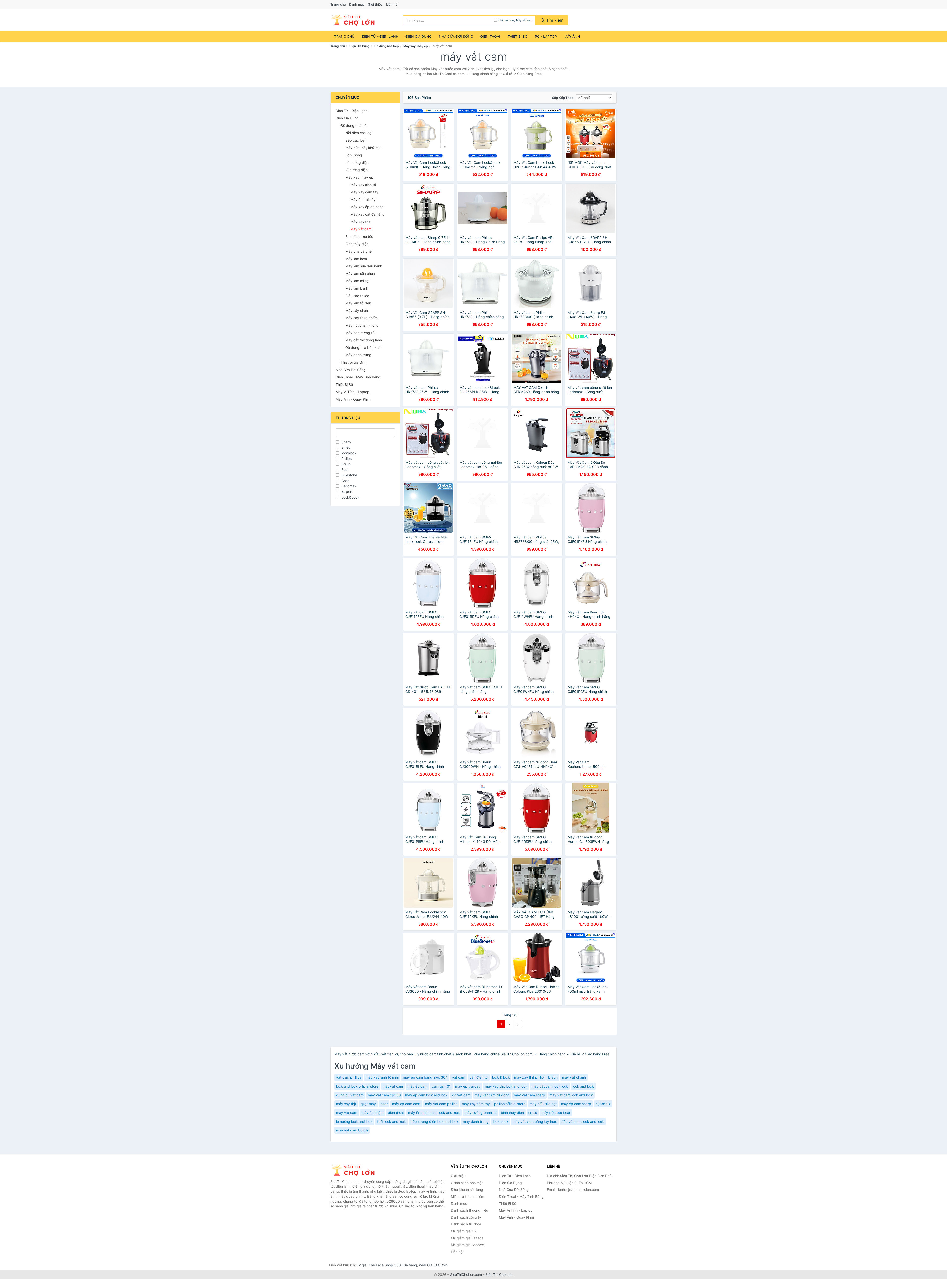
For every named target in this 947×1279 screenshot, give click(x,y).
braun (553, 1077)
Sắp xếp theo (563, 98)
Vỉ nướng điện (357, 170)
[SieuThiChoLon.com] (352, 20)
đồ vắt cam (461, 1095)
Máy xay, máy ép (415, 46)
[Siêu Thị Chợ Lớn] (355, 1170)
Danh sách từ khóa (466, 1224)
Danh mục (356, 4)
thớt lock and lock (391, 1121)
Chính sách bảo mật (467, 1183)
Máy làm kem (356, 259)
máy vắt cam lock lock (550, 1086)
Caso (345, 481)
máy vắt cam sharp (529, 1095)
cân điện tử (479, 1077)
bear (384, 1104)
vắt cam (458, 1077)
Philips (346, 458)
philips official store (509, 1104)
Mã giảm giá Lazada (467, 1238)
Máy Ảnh (572, 36)
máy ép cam (417, 1086)
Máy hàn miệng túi (360, 333)
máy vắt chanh (574, 1077)
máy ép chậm (372, 1113)
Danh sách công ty (466, 1217)
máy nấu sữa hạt (543, 1104)
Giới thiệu (375, 4)
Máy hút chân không (362, 325)
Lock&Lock (350, 497)
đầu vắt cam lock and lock (582, 1121)
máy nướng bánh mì (480, 1113)
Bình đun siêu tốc (359, 236)
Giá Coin (441, 1265)
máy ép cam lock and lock (426, 1095)
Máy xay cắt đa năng (367, 214)
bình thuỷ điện (512, 1113)
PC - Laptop (546, 36)
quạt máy (368, 1104)
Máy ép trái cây (363, 199)
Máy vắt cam (360, 229)
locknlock (349, 453)
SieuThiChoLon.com (466, 1274)
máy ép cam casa (406, 1104)
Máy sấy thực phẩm (362, 318)
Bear (345, 469)
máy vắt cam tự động (492, 1095)
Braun (346, 464)
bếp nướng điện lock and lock (434, 1121)
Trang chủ (338, 4)
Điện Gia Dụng (419, 36)
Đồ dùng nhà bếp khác (364, 347)
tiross (532, 1113)
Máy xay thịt (360, 222)
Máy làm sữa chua (360, 273)
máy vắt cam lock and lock (571, 1095)
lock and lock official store (357, 1086)
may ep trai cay (467, 1086)
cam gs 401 (441, 1086)
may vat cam (346, 1113)
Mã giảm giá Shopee (467, 1245)
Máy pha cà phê (359, 251)
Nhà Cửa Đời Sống (456, 36)
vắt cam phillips (348, 1077)
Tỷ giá (362, 1265)
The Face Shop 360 (385, 1265)
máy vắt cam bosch (352, 1130)
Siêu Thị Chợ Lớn (498, 1274)
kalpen (346, 491)
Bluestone (349, 475)
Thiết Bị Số (518, 36)
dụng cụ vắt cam (350, 1095)
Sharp (346, 442)
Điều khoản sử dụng (467, 1189)
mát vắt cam (393, 1086)
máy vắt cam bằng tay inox (535, 1121)
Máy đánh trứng (358, 355)
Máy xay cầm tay (364, 192)
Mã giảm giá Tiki (464, 1231)
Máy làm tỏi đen (358, 303)
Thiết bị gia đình (353, 362)
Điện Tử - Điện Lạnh (380, 36)
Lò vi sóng (354, 155)
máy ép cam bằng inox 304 (425, 1077)
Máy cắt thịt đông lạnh (364, 340)
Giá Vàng (410, 1265)
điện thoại (396, 1113)
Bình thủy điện (357, 244)
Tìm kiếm (554, 20)
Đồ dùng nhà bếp (386, 46)
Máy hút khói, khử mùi (363, 148)
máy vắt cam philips (441, 1104)
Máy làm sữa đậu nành (364, 266)
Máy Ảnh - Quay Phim (353, 399)
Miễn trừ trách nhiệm (467, 1196)
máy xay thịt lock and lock (506, 1086)
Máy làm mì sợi (357, 281)
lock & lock (501, 1077)
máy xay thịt (346, 1104)
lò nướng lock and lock (354, 1121)
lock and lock (583, 1086)
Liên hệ (392, 4)
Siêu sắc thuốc (357, 296)
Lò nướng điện (357, 162)
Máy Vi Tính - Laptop (352, 392)
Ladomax (348, 486)
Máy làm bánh (357, 288)
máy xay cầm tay (476, 1104)
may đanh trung (476, 1121)
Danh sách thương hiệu (469, 1210)
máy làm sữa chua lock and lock (434, 1113)
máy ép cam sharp (576, 1104)
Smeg (346, 447)
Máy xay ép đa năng (367, 207)
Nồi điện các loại (359, 133)
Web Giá (425, 1265)
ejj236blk (603, 1104)
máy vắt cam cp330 (384, 1095)
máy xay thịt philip (529, 1077)
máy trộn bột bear (555, 1113)
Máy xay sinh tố (363, 185)
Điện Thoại (490, 36)
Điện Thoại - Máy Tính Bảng (358, 377)
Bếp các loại (355, 140)
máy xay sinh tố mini (382, 1077)
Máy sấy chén (357, 310)
